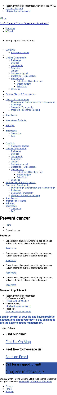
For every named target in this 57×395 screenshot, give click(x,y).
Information (11, 130)
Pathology (16, 60)
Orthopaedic (17, 65)
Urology (15, 70)
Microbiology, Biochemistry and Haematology (33, 102)
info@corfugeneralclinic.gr (18, 11)
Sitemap (10, 391)
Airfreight (10, 125)
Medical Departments (16, 57)
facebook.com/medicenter (18, 311)
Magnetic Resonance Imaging (25, 110)
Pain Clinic (22, 86)
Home (8, 225)
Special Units (17, 78)
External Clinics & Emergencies (21, 94)
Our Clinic (10, 50)
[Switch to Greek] (9, 31)
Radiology (16, 104)
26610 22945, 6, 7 (14, 8)
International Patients (16, 120)
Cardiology (16, 68)
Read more (11, 248)
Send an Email (17, 357)
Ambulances (11, 115)
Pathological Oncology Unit (30, 81)
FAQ (13, 136)
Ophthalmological (19, 73)
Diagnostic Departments (17, 99)
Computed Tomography (22, 107)
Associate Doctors (20, 52)
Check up (15, 89)
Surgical (15, 63)
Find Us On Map (18, 342)
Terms (9, 389)
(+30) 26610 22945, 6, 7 (17, 301)
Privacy (9, 386)
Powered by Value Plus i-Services (35, 381)
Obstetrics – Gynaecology (23, 76)
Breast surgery (24, 84)
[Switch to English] (10, 28)
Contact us (16, 133)
